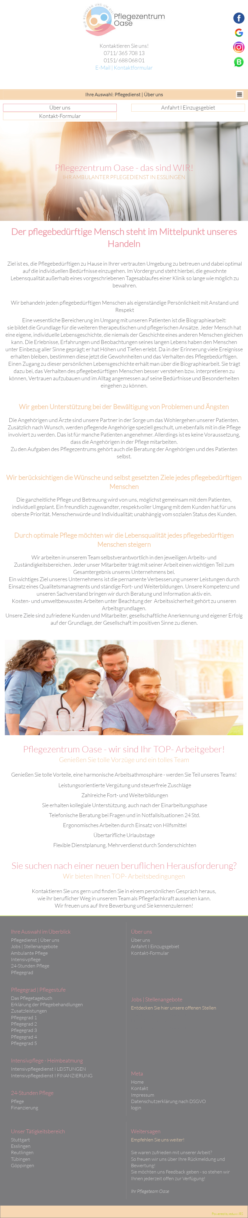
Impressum (142, 1095)
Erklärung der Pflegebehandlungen (47, 1004)
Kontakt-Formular (150, 953)
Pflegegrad (22, 972)
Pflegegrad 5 (24, 1043)
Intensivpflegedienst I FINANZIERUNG (52, 1075)
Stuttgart (20, 1140)
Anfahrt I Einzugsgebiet (155, 946)
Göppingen (22, 1165)
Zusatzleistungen (29, 1011)
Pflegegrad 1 (24, 1017)
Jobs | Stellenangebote (34, 946)
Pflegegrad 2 (24, 1024)
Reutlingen (22, 1152)
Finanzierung (24, 1108)
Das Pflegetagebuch (31, 998)
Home (137, 1082)
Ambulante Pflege (29, 953)
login (136, 1108)
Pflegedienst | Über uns (35, 940)
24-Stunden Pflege (30, 966)
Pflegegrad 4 (24, 1037)
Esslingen (21, 1146)
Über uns (140, 940)
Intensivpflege (26, 959)
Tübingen (20, 1159)
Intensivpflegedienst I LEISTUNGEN (48, 1069)
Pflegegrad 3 (24, 1030)
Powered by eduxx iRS (227, 1214)
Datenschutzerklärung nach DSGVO (168, 1101)
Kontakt (139, 1088)
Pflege (17, 1101)
